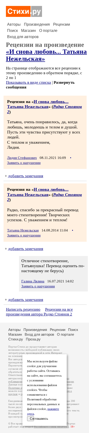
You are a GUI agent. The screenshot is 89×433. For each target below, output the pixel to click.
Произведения (37, 24)
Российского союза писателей (51, 426)
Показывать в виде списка (28, 82)
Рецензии (61, 24)
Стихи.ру (15, 339)
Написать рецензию (23, 309)
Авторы (14, 24)
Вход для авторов (23, 37)
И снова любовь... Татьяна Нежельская (38, 104)
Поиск (12, 31)
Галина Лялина (32, 281)
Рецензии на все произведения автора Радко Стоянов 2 (39, 311)
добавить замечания (25, 176)
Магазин (28, 31)
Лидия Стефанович (22, 158)
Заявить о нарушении (24, 163)
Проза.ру (33, 339)
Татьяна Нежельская (23, 230)
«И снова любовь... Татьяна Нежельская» (46, 55)
